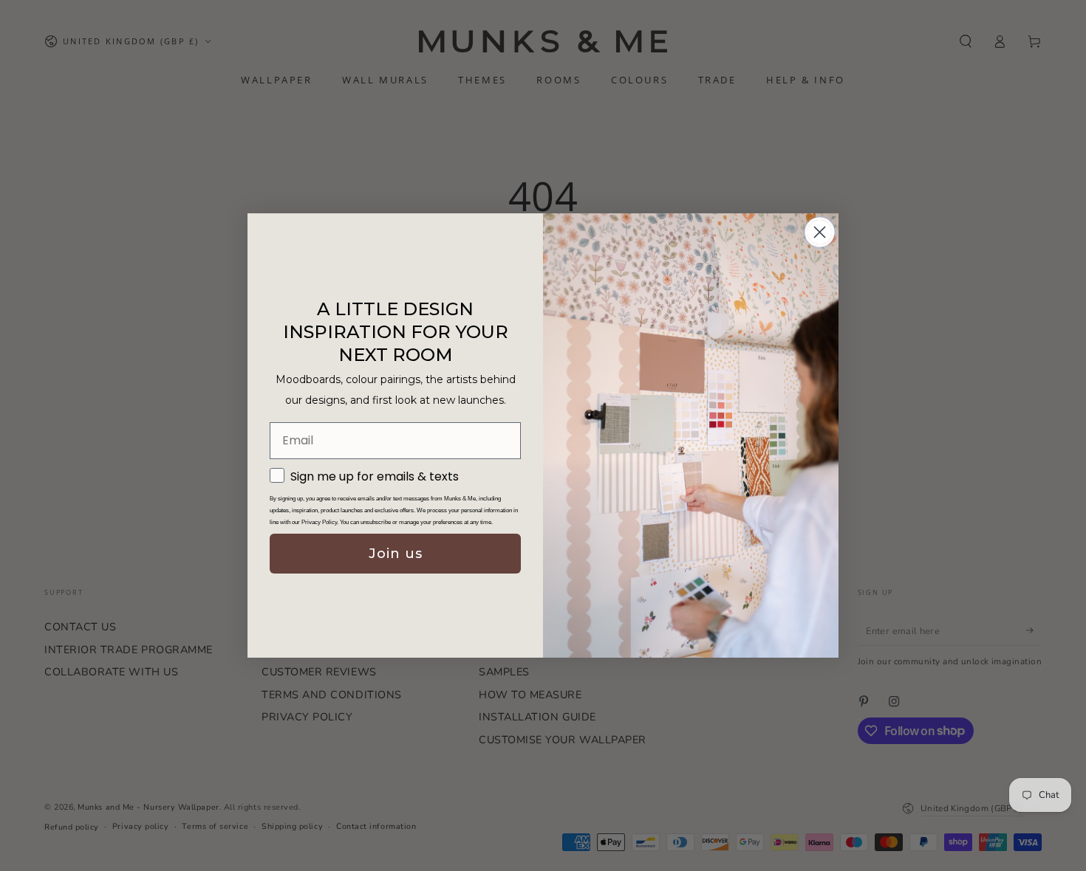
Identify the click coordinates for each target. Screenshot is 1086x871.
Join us (396, 553)
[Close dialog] (820, 232)
